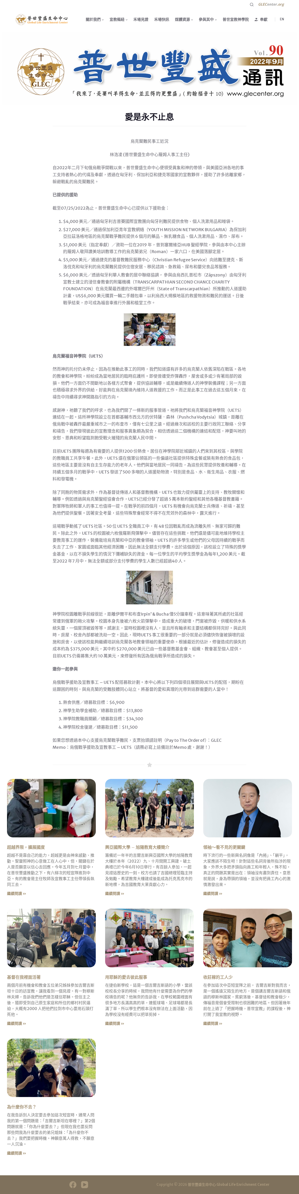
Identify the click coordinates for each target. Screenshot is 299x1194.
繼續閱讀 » (16, 893)
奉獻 (263, 19)
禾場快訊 (161, 19)
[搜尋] (251, 4)
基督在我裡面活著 (24, 977)
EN (282, 19)
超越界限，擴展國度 (26, 847)
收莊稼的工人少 (218, 977)
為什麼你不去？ (21, 1107)
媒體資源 (182, 19)
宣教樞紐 (117, 19)
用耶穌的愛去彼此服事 (126, 977)
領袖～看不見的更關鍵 (224, 847)
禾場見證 (140, 19)
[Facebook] (72, 1184)
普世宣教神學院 (236, 19)
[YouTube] (84, 1184)
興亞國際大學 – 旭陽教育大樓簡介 (137, 847)
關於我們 (93, 19)
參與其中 (206, 19)
